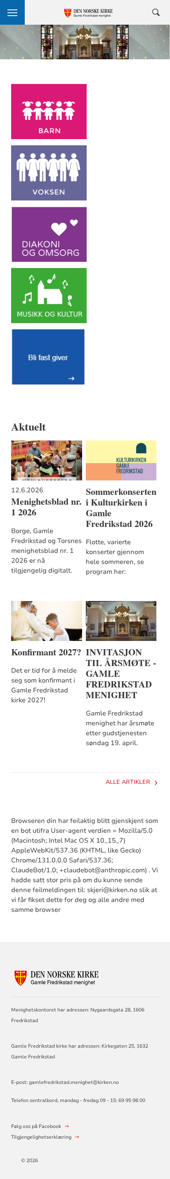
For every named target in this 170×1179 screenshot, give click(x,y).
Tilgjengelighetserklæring (41, 1137)
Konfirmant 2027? (46, 652)
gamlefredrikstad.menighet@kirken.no (74, 1082)
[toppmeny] (12, 12)
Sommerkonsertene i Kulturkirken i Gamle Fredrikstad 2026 (121, 507)
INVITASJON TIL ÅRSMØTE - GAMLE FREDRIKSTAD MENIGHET (121, 673)
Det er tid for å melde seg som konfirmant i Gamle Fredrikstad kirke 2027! (44, 685)
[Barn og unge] (49, 115)
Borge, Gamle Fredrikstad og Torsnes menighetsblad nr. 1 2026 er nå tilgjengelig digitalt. (46, 551)
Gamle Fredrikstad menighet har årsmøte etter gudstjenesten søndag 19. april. (120, 728)
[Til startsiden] (56, 975)
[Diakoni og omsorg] (49, 238)
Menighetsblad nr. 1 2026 (46, 506)
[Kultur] (49, 299)
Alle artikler (128, 782)
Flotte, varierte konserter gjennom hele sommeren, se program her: (115, 557)
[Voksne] (49, 176)
